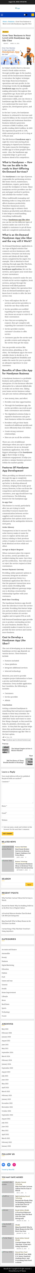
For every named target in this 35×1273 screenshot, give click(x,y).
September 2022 (7, 1115)
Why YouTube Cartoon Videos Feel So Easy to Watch (23, 1188)
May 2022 (5, 1130)
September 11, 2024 (22, 870)
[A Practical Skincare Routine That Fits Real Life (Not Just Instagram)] (8, 1215)
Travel (4, 1016)
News (4, 1000)
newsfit (6, 43)
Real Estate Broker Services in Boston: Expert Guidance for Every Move (23, 852)
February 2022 (7, 1142)
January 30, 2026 (21, 1220)
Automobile (6, 953)
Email (4, 813)
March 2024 (6, 1056)
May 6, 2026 (20, 1193)
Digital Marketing (8, 965)
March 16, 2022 (14, 43)
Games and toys (7, 981)
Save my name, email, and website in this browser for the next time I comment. (18, 828)
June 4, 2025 (20, 857)
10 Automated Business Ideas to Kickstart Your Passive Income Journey (24, 866)
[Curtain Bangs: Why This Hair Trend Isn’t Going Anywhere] (8, 1243)
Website (4, 820)
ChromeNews (13, 1271)
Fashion (4, 973)
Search (6, 878)
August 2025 (6, 1041)
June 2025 (5, 1045)
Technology (24, 861)
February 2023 (7, 1095)
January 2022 (6, 1146)
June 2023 (5, 1080)
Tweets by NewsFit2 (8, 1170)
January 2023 (6, 1099)
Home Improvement (9, 992)
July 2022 (5, 1123)
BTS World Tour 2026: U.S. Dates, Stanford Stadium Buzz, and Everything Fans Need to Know (23, 1258)
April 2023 (5, 1087)
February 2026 (7, 1033)
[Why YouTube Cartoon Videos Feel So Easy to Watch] (8, 1187)
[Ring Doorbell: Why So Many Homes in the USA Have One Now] (8, 1229)
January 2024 (6, 1064)
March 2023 (6, 1091)
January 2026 (6, 1037)
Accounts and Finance (9, 950)
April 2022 (5, 1134)
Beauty (4, 957)
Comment (6, 782)
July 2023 (5, 1076)
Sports (4, 1008)
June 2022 (5, 1127)
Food (3, 977)
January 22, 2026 (21, 1248)
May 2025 (5, 1048)
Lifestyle (5, 996)
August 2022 (6, 1119)
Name (4, 806)
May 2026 (5, 1029)
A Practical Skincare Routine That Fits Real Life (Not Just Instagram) (16, 914)
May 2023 (5, 1084)
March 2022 (6, 1138)
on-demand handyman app (23, 740)
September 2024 (7, 1052)
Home (5, 22)
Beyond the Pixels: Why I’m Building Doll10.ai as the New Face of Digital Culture (24, 1203)
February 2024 (7, 1060)
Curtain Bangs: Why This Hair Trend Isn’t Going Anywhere (23, 1244)
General (4, 985)
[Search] (29, 14)
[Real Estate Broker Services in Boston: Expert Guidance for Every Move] (8, 852)
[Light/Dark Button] (25, 15)
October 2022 (6, 1111)
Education (5, 969)
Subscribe (32, 14)
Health (4, 989)
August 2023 (6, 1072)
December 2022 (7, 1103)
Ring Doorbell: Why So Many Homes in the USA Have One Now (24, 1229)
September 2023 (7, 1068)
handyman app (11, 740)
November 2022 (7, 1107)
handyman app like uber (19, 220)
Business (11, 22)
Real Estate (24, 847)
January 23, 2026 (21, 1233)
